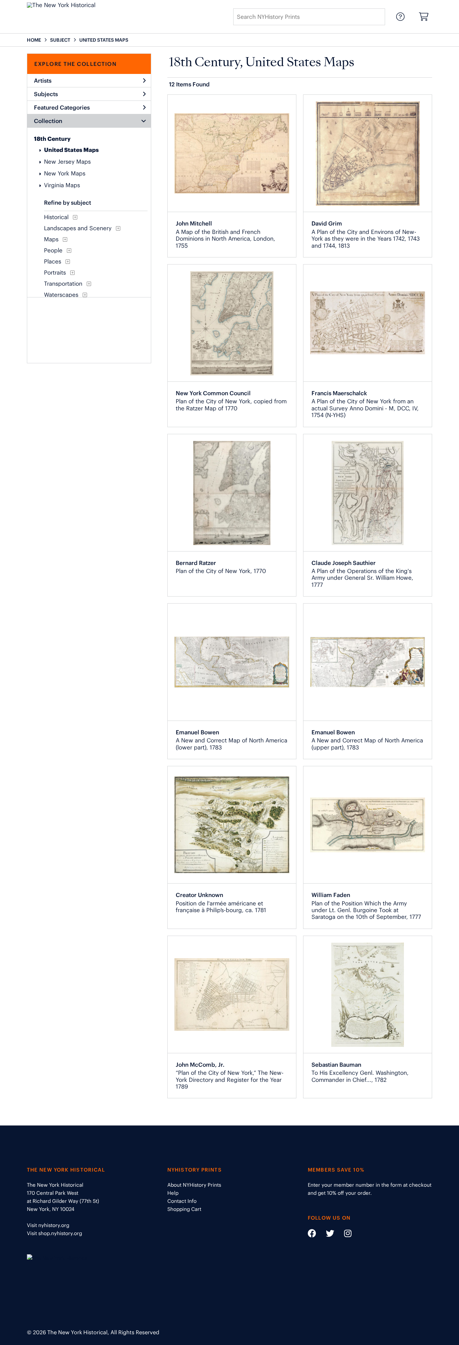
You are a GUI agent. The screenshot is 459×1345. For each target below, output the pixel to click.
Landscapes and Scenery (78, 228)
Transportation (63, 283)
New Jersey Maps (67, 161)
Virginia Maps (62, 185)
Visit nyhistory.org (48, 1225)
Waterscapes (61, 294)
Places (52, 261)
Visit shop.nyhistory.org (54, 1233)
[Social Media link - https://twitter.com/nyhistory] (326, 1234)
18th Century (52, 138)
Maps (51, 239)
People (53, 250)
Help (172, 1193)
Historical (56, 217)
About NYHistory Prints (194, 1185)
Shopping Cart (184, 1209)
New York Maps (64, 173)
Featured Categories (62, 107)
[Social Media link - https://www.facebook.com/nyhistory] (312, 1234)
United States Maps (71, 150)
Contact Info (182, 1201)
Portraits (55, 272)
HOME (34, 40)
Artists (42, 80)
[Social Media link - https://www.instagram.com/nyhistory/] (343, 1234)
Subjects (46, 94)
